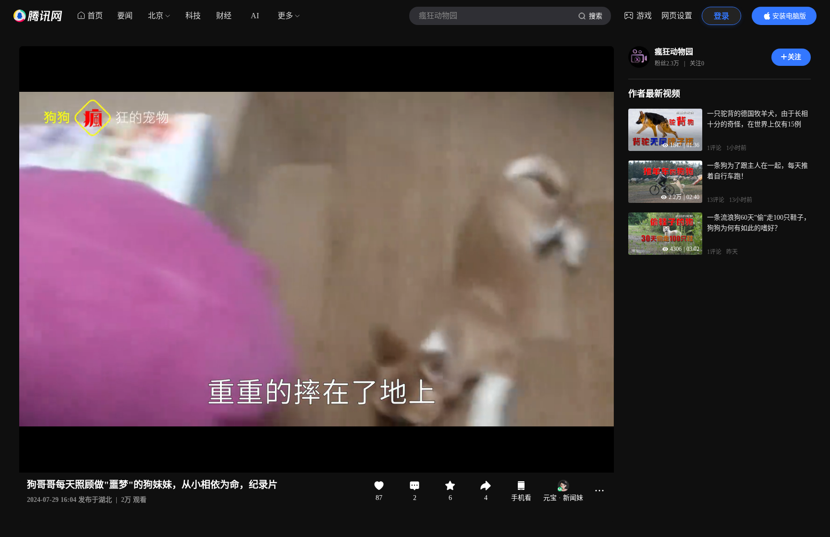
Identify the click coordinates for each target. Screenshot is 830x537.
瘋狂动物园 (674, 52)
